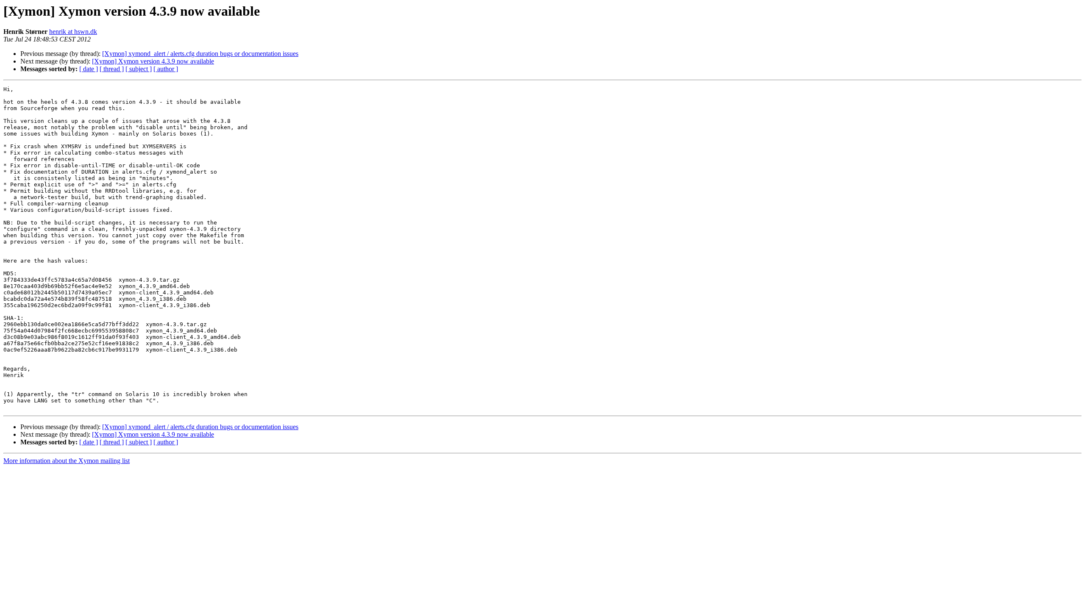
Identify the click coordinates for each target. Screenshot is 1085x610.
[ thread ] (112, 68)
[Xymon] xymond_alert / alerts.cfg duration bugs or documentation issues (200, 53)
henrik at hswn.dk (73, 31)
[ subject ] (138, 68)
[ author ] (165, 68)
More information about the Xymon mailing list (66, 460)
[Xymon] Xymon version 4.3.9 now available (153, 61)
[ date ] (88, 68)
